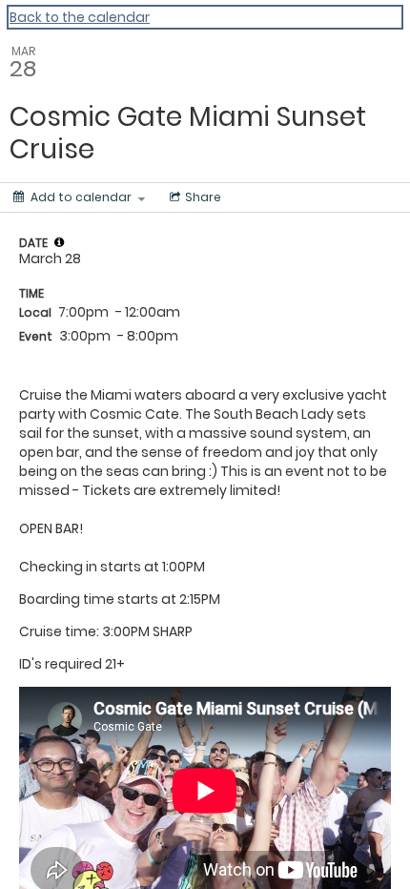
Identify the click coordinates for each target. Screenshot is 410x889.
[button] (59, 242)
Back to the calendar (80, 17)
